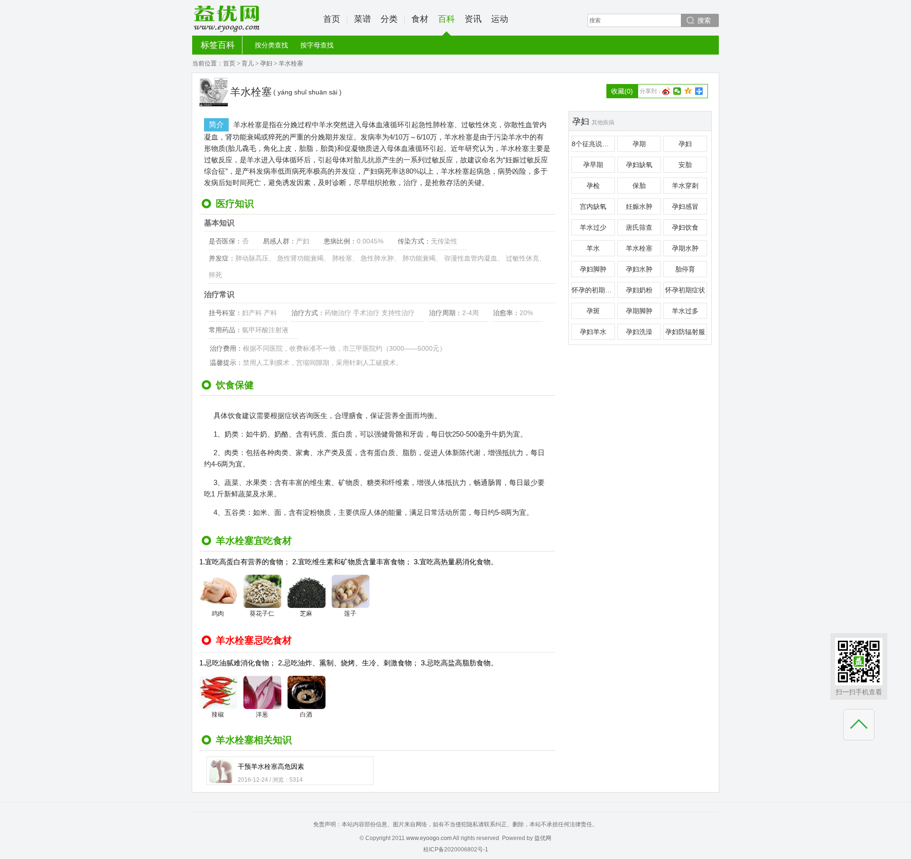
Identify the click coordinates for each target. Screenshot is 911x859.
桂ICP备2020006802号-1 (455, 849)
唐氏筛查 (639, 227)
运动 (499, 19)
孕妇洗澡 (639, 332)
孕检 (593, 185)
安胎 (685, 164)
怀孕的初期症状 (593, 290)
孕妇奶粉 (639, 290)
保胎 (639, 185)
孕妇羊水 (593, 332)
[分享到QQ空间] (688, 91)
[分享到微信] (677, 91)
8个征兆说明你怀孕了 (593, 144)
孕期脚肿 (639, 311)
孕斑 (593, 311)
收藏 (622, 91)
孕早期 (593, 164)
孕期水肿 (685, 248)
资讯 (473, 19)
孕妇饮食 (685, 227)
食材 (419, 19)
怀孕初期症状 (685, 290)
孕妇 (266, 63)
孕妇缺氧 (639, 164)
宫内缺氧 (593, 206)
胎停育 (685, 269)
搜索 (704, 20)
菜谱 (362, 19)
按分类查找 (271, 45)
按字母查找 (317, 45)
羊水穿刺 (685, 185)
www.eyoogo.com (429, 838)
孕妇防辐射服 (685, 332)
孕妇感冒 (685, 206)
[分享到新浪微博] (666, 91)
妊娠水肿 (639, 206)
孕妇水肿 (639, 269)
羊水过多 (685, 311)
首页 (331, 19)
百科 (446, 19)
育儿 (248, 63)
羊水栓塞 (639, 248)
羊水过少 (593, 227)
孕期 (639, 144)
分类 (389, 19)
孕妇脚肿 (593, 269)
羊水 (593, 248)
